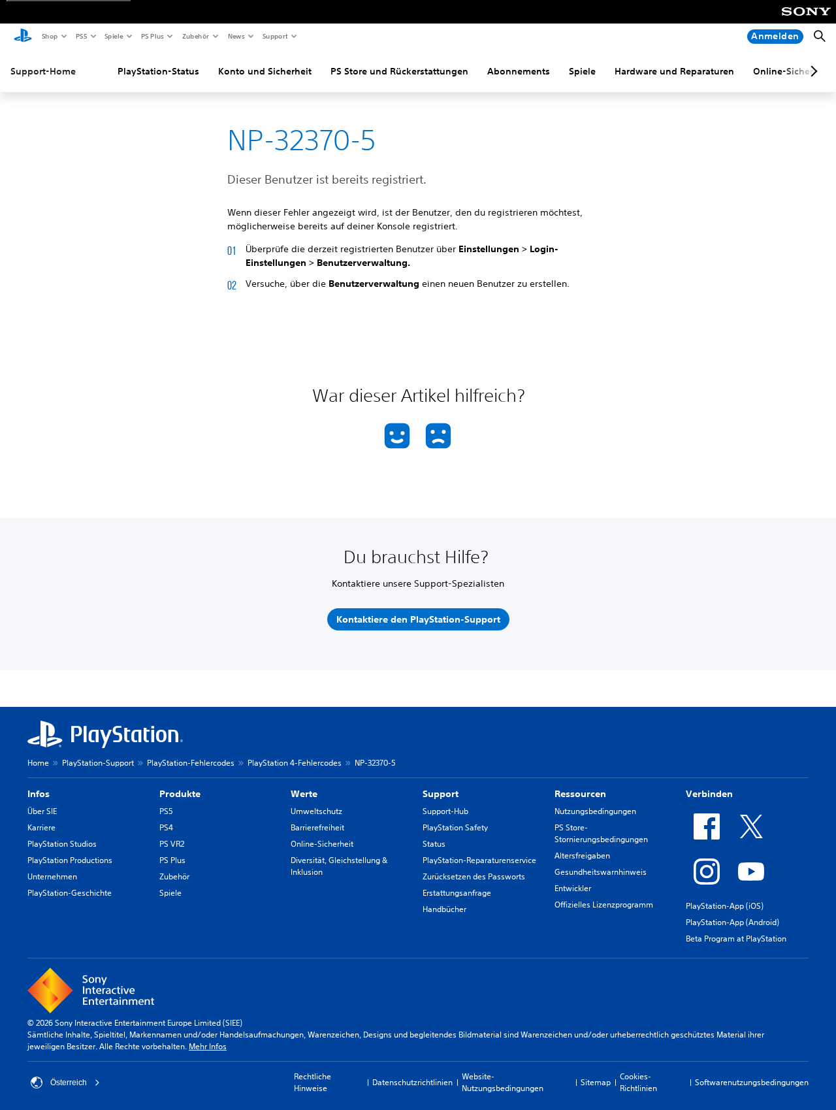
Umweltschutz (316, 811)
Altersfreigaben (582, 855)
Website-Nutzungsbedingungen (502, 1082)
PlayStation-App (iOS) (725, 905)
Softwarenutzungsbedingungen (752, 1082)
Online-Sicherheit (322, 843)
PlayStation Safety (455, 827)
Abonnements (518, 71)
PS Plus (151, 36)
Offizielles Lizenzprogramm (604, 904)
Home (38, 762)
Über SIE (42, 811)
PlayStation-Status (158, 71)
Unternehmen (52, 876)
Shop (49, 36)
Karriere (41, 827)
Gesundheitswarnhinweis (601, 871)
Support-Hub (445, 811)
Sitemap (596, 1082)
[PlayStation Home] (23, 36)
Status (434, 843)
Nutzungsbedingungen (595, 811)
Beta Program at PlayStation (736, 938)
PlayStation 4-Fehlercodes (295, 762)
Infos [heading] (38, 794)
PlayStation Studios (62, 843)
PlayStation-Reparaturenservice (479, 860)
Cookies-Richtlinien (638, 1082)
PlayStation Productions (69, 860)
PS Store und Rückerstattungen (399, 71)
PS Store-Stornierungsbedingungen (601, 833)
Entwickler (573, 888)
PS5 (80, 36)
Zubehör (195, 36)
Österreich (68, 1082)
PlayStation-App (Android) (732, 922)
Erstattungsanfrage (457, 892)
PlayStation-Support (98, 762)
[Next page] (812, 71)
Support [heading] (440, 794)
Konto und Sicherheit (265, 71)
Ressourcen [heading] (580, 794)
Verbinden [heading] (709, 794)
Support (274, 36)
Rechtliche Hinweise (312, 1082)
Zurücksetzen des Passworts (474, 876)
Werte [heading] (304, 794)
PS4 (166, 827)
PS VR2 (171, 843)
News (235, 36)
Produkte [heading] (180, 794)
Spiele (113, 36)
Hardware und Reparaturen (674, 71)
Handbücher (444, 909)
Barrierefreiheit (317, 827)
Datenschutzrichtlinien (412, 1082)
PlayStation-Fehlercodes (190, 762)
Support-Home (43, 71)
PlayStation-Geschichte (69, 892)
